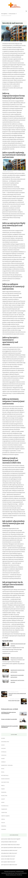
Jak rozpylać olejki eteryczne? (8, 861)
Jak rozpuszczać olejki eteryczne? (9, 864)
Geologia (3, 755)
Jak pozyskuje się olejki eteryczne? (9, 850)
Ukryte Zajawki (5, 815)
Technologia (4, 805)
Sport (2, 802)
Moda (2, 768)
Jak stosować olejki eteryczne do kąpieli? (10, 839)
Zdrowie (3, 829)
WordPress (19, 874)
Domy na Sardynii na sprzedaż (9, 719)
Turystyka (4, 812)
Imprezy (3, 761)
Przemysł (3, 792)
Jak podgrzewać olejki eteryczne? (9, 853)
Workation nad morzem (17, 657)
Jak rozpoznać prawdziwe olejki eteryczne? (11, 847)
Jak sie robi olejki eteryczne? (8, 859)
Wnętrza (3, 826)
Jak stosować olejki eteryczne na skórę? (10, 844)
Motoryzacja (4, 775)
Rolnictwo (4, 795)
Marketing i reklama (7, 765)
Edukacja (3, 751)
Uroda (3, 819)
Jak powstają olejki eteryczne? (8, 856)
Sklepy (3, 799)
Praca (2, 785)
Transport (4, 809)
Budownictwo (5, 741)
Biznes (3, 738)
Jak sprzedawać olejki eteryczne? (9, 841)
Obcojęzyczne (5, 782)
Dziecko (3, 748)
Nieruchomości (5, 778)
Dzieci (3, 745)
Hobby (3, 758)
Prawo (3, 788)
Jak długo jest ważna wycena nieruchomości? (8, 713)
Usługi (3, 822)
